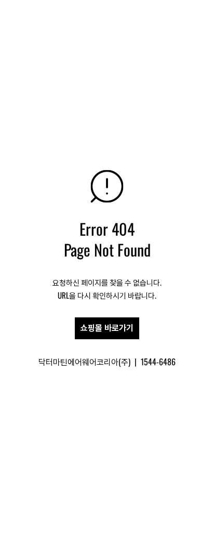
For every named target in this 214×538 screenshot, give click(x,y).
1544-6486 (158, 361)
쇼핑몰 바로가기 (107, 328)
